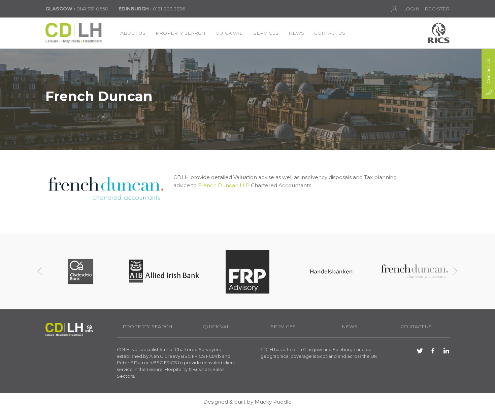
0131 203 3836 (152, 8)
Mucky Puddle (273, 402)
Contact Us (329, 33)
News (296, 33)
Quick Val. (229, 33)
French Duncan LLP (224, 185)
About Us (132, 33)
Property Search (180, 33)
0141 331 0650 (76, 8)
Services (266, 33)
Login (411, 8)
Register (437, 8)
